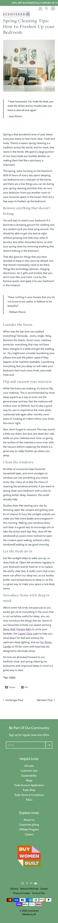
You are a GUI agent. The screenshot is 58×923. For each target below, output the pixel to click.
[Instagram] (22, 883)
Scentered (33, 910)
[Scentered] (16, 14)
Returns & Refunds (29, 888)
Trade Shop (29, 790)
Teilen (12, 687)
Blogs (29, 780)
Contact (44, 888)
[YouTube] (35, 883)
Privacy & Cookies (21, 893)
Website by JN (29, 914)
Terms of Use (38, 893)
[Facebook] (27, 883)
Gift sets (29, 765)
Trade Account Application (29, 785)
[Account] (40, 8)
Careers (29, 834)
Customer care (29, 770)
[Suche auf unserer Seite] (46, 8)
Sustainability (29, 775)
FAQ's (29, 799)
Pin (26, 687)
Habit (12, 677)
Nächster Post (45, 700)
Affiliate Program (29, 829)
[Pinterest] (31, 883)
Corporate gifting (29, 824)
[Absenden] (48, 745)
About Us (29, 819)
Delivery (14, 888)
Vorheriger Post (14, 700)
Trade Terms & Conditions (29, 794)
